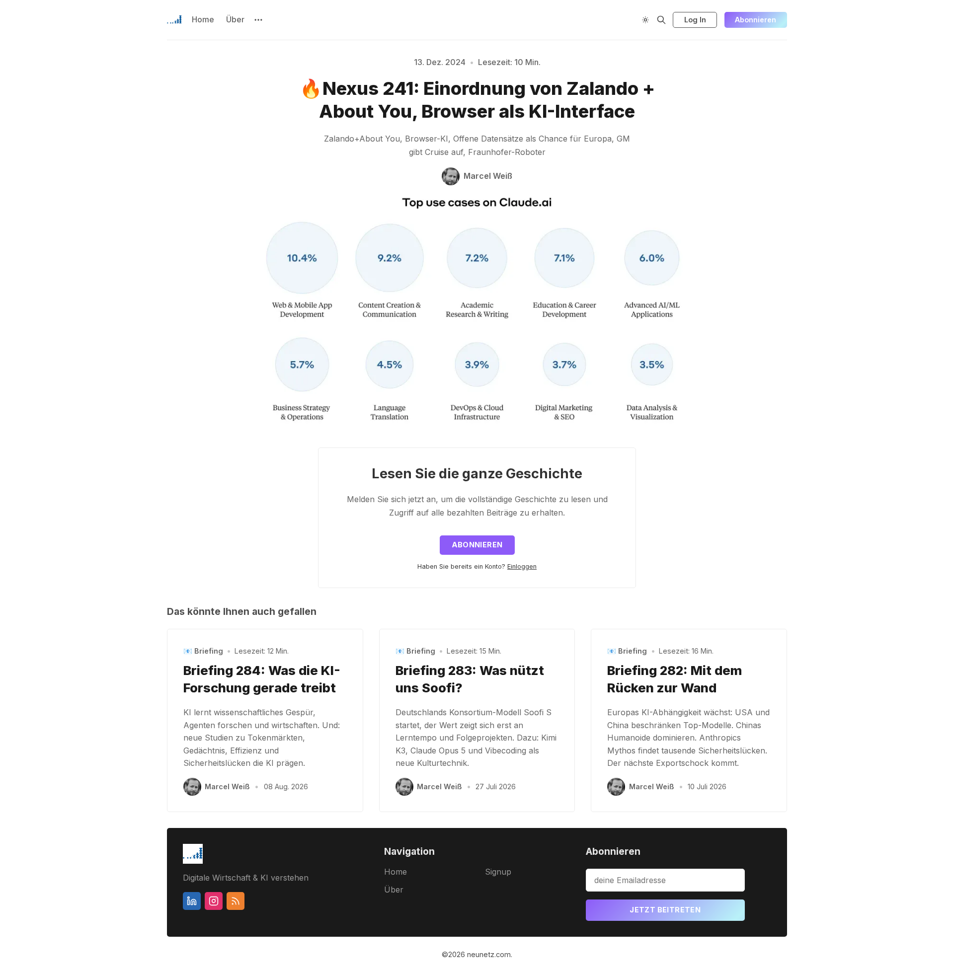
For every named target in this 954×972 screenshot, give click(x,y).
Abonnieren (755, 19)
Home (203, 19)
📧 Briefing (203, 651)
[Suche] (661, 20)
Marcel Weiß (227, 786)
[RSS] (235, 901)
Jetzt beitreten (665, 909)
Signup (498, 872)
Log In (695, 19)
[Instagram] (214, 901)
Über (235, 19)
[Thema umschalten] (645, 20)
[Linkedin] (192, 901)
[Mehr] (258, 20)
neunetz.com (489, 954)
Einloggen (522, 566)
